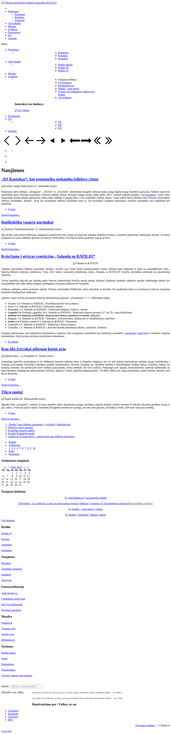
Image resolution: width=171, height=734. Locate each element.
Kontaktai (6, 550)
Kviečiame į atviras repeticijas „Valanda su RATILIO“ (48, 256)
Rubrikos (6, 563)
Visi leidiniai (8, 520)
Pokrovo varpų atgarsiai (20, 427)
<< (5, 467)
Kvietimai (13, 341)
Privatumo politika (145, 725)
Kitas (11, 451)
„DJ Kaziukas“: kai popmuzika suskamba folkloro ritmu (49, 179)
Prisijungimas (8, 669)
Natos (4, 658)
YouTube (13, 716)
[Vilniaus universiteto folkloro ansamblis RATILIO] (29, 2)
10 (34, 448)
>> (27, 467)
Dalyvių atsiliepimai (11, 604)
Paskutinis (14, 454)
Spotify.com (7, 634)
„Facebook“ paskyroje (136, 333)
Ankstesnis (14, 445)
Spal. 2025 (16, 467)
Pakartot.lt (6, 623)
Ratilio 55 (6, 533)
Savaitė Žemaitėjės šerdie (21, 433)
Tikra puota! (12, 392)
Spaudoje (6, 574)
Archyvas (6, 580)
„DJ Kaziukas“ (148, 194)
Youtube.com (8, 628)
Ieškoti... (5, 686)
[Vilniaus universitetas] (16, 675)
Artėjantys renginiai (11, 568)
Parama (5, 539)
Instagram (13, 713)
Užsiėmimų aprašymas (13, 598)
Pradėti (12, 442)
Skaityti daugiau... (10, 215)
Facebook (13, 710)
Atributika (6, 544)
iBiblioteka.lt (8, 640)
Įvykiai (11, 209)
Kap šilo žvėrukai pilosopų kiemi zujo (33, 349)
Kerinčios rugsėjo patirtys (21, 430)
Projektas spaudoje (11, 610)
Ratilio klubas (8, 652)
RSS (10, 719)
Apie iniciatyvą (9, 593)
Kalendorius (7, 664)
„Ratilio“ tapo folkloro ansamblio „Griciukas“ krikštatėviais (39, 424)
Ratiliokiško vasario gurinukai (27, 222)
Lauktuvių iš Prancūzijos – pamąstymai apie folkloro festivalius (41, 436)
